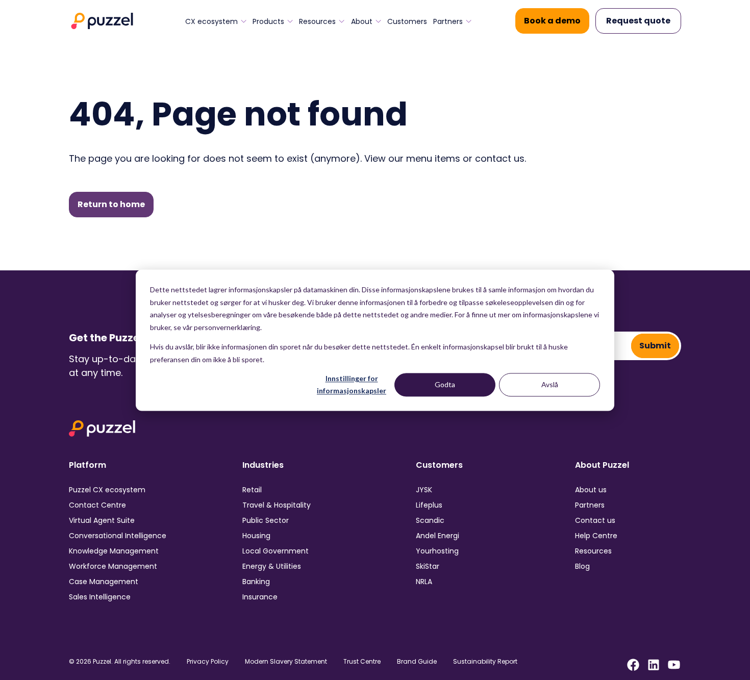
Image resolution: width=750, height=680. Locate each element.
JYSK (424, 489)
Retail (252, 489)
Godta (445, 384)
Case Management (103, 581)
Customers (407, 21)
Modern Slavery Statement (286, 662)
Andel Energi (437, 535)
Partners (448, 21)
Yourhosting (437, 551)
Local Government (275, 551)
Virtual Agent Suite (102, 520)
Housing (256, 535)
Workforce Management (113, 566)
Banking (256, 581)
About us (591, 489)
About (361, 21)
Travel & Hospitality (276, 505)
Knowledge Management (114, 551)
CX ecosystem (211, 21)
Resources (317, 21)
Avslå (549, 384)
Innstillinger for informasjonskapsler (351, 384)
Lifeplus (429, 505)
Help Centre (596, 535)
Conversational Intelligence (117, 535)
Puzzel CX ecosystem (107, 489)
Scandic (430, 520)
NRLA (424, 581)
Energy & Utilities (271, 566)
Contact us (595, 520)
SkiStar (427, 566)
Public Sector (265, 520)
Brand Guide (417, 662)
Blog (582, 566)
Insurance (260, 596)
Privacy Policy (208, 662)
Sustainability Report (485, 662)
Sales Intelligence (100, 596)
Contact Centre (97, 505)
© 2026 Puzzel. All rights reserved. (119, 662)
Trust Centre (362, 662)
